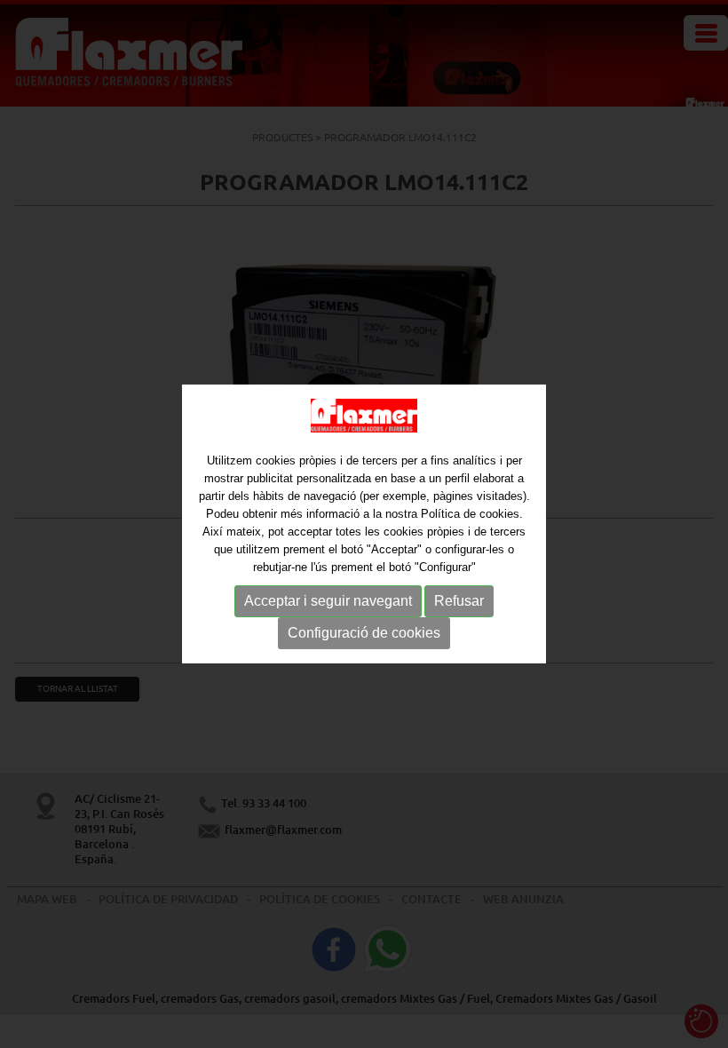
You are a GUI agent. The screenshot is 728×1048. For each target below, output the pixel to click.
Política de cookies (470, 513)
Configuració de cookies (364, 632)
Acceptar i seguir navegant (328, 600)
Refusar (459, 600)
